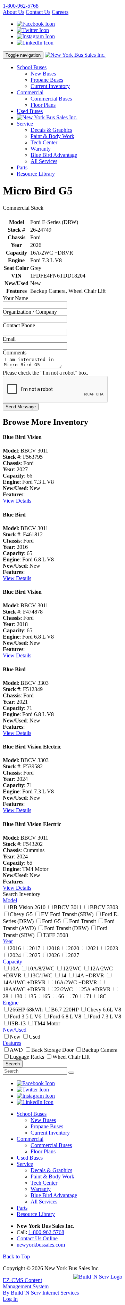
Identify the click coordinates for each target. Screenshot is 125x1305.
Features (12, 1043)
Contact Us (38, 12)
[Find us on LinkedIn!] (35, 43)
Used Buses (30, 111)
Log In (10, 1299)
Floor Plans (43, 105)
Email (9, 339)
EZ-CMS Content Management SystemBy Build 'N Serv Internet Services (41, 1286)
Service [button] (25, 124)
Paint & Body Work (52, 136)
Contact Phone (19, 325)
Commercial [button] (30, 92)
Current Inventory (50, 86)
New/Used (14, 1030)
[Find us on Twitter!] (33, 30)
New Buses (43, 74)
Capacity (12, 961)
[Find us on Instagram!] (36, 36)
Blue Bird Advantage (54, 155)
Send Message (21, 406)
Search (13, 1063)
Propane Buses (47, 80)
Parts (22, 167)
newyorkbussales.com (41, 1245)
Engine (10, 1003)
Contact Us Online (37, 1238)
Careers (60, 12)
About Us (13, 12)
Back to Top (16, 1256)
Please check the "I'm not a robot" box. (45, 373)
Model (10, 900)
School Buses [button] (32, 67)
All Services (44, 161)
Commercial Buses (51, 99)
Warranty (41, 149)
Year (8, 941)
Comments (14, 352)
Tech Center (44, 142)
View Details (17, 501)
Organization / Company (30, 312)
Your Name (15, 298)
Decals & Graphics (51, 130)
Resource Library (36, 174)
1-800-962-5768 (21, 6)
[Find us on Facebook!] (36, 24)
